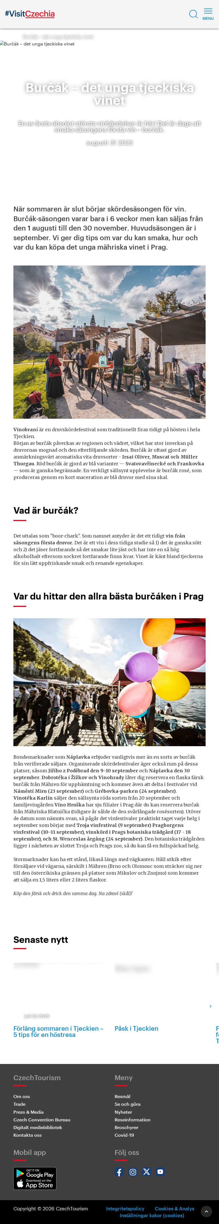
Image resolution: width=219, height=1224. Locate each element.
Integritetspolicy (125, 1208)
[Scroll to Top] (206, 1211)
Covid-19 (124, 1135)
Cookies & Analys (174, 1208)
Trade (19, 1104)
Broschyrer (126, 1127)
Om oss (21, 1096)
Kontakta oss (27, 1135)
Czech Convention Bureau (41, 1119)
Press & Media (28, 1112)
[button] (193, 14)
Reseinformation (133, 1119)
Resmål (122, 1096)
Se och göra (128, 1104)
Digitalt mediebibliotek (37, 1127)
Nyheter (123, 1112)
